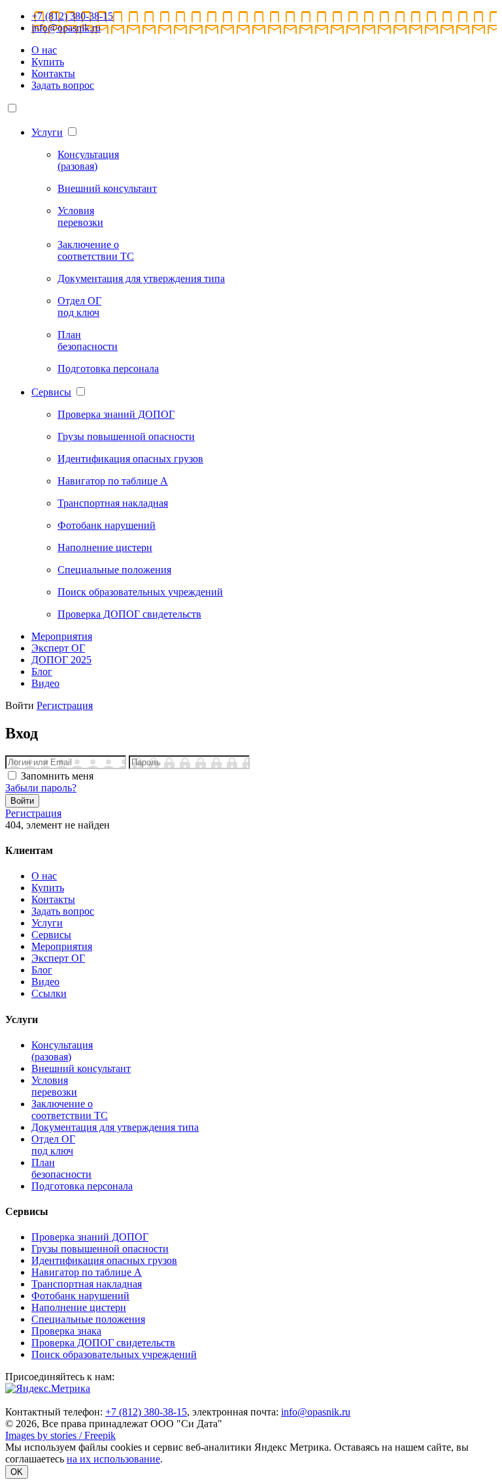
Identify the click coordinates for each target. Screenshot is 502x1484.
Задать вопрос (62, 85)
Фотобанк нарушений (80, 1295)
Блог (41, 671)
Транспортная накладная (86, 1283)
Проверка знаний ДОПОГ (89, 1236)
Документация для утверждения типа (115, 1127)
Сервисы (51, 392)
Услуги (47, 132)
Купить (47, 61)
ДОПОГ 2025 (61, 659)
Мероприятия (61, 636)
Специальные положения (88, 1319)
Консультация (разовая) (62, 1050)
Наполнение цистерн (78, 1307)
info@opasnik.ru (66, 27)
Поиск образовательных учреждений (114, 1354)
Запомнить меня (57, 775)
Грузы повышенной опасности (100, 1248)
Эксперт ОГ (58, 648)
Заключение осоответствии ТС (69, 1109)
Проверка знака (66, 1330)
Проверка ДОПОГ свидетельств (103, 1342)
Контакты (53, 73)
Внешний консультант (81, 1068)
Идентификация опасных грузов (104, 1260)
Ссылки (49, 993)
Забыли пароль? (40, 787)
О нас (44, 49)
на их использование (113, 1458)
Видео (45, 683)
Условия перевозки (54, 1086)
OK (16, 1472)
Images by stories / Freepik (60, 1435)
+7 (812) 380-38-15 (72, 16)
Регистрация (65, 705)
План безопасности (61, 1168)
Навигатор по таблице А (86, 1272)
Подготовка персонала (82, 1186)
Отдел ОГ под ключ (53, 1144)
